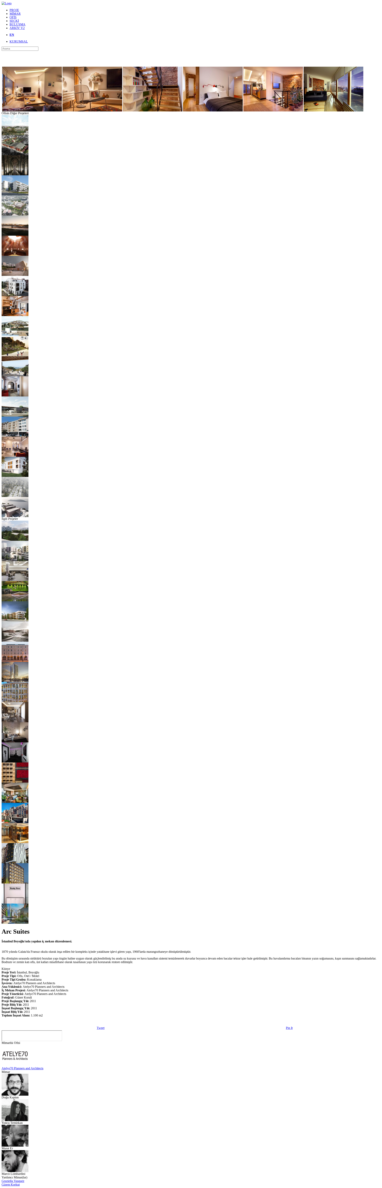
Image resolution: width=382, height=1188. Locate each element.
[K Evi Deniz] (15, 295)
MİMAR (15, 13)
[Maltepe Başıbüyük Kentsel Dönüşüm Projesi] (15, 560)
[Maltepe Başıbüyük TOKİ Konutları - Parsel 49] (15, 194)
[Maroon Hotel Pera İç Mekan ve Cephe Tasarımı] (15, 781)
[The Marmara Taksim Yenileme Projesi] (15, 801)
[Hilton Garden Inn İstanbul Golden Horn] (15, 822)
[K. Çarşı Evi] (15, 435)
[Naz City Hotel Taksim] (15, 882)
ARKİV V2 (17, 28)
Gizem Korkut (11, 1184)
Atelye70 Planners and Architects (22, 1068)
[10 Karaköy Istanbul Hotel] (15, 660)
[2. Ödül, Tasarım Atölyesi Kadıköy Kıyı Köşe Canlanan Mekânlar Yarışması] (15, 355)
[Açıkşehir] (15, 922)
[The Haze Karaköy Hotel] (15, 701)
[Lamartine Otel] (15, 580)
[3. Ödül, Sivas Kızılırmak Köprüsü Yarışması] (15, 234)
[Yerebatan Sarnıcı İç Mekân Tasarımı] (15, 174)
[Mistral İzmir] (15, 680)
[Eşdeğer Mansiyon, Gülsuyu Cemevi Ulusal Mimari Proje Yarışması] (15, 274)
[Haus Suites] (15, 741)
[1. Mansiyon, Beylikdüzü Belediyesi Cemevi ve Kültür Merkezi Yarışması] (15, 254)
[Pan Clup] (15, 516)
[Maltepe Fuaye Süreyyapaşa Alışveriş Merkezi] (15, 415)
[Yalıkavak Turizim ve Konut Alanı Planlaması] (15, 335)
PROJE (14, 10)
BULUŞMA (17, 24)
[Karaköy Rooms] (15, 902)
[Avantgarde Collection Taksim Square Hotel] (15, 842)
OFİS (13, 17)
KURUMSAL (19, 41)
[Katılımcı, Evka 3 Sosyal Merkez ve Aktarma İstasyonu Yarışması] (15, 214)
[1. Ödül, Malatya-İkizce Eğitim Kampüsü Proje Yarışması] (15, 539)
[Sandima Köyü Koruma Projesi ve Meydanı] (15, 375)
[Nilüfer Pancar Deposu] (15, 154)
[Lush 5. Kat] (15, 761)
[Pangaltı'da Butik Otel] (15, 862)
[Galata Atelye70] (15, 455)
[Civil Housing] (15, 620)
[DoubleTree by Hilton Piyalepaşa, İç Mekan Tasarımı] (15, 600)
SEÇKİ (14, 20)
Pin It (289, 1028)
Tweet (100, 1028)
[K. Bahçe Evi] (15, 475)
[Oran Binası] (15, 395)
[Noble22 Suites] (15, 721)
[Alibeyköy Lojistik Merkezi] (15, 134)
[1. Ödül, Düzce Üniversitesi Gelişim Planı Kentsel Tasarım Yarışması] (15, 640)
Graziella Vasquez (13, 1181)
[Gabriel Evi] (15, 315)
